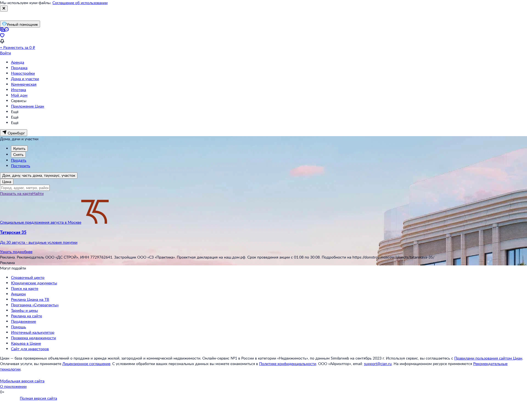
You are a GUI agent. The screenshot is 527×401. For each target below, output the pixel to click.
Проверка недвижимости (33, 337)
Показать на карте (16, 193)
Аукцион (18, 293)
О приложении (13, 386)
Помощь (18, 326)
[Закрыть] (4, 8)
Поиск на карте (24, 288)
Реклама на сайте (26, 315)
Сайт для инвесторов (30, 348)
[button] (263, 237)
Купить (19, 148)
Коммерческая (24, 84)
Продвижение (23, 321)
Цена (6, 181)
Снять (18, 154)
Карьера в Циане (26, 343)
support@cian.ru (378, 363)
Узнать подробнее (16, 251)
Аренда (17, 62)
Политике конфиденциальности (287, 363)
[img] (95, 222)
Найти (38, 193)
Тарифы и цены (24, 310)
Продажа (19, 67)
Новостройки (23, 73)
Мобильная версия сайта (22, 380)
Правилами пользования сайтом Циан (488, 358)
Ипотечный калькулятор (32, 332)
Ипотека (18, 89)
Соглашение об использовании (80, 2)
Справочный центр (27, 277)
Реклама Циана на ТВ (30, 299)
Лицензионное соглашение (86, 363)
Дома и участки (25, 78)
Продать (18, 160)
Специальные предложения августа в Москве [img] (40, 222)
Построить (20, 165)
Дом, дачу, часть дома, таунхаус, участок (38, 175)
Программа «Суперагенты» (35, 304)
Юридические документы (34, 282)
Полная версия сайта (38, 398)
